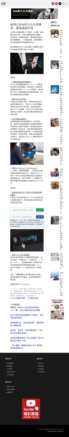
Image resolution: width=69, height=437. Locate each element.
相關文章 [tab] (54, 22)
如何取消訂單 (11, 372)
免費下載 (40, 217)
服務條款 (9, 366)
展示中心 (41, 363)
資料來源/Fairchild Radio (20, 284)
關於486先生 (11, 386)
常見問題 (9, 369)
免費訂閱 (40, 210)
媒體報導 (9, 392)
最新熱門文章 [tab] (55, 26)
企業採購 (41, 369)
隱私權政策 (10, 363)
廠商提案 (41, 366)
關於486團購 (11, 389)
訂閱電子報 (41, 372)
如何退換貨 (10, 375)
